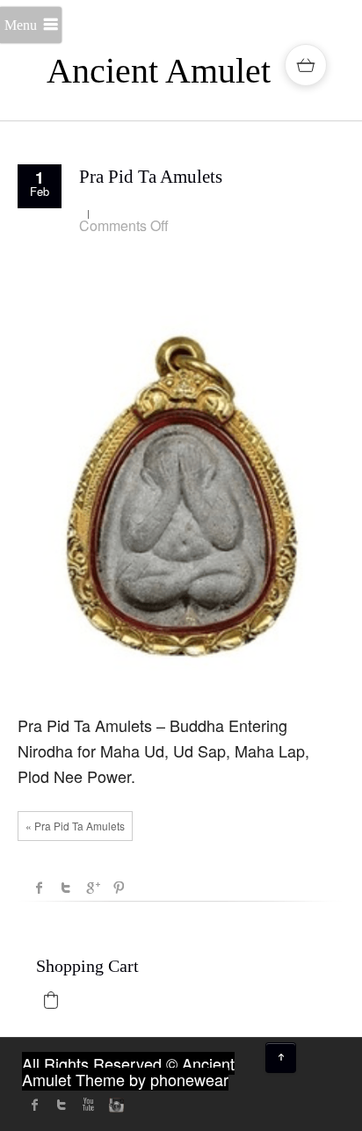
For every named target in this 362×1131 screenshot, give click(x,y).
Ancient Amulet (159, 71)
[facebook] (35, 1104)
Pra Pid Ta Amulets (150, 176)
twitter (61, 1104)
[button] (51, 1000)
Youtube (88, 1104)
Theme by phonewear (152, 1079)
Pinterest (118, 887)
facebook (39, 887)
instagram (114, 1104)
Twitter (66, 887)
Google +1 (92, 887)
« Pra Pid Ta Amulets (75, 825)
